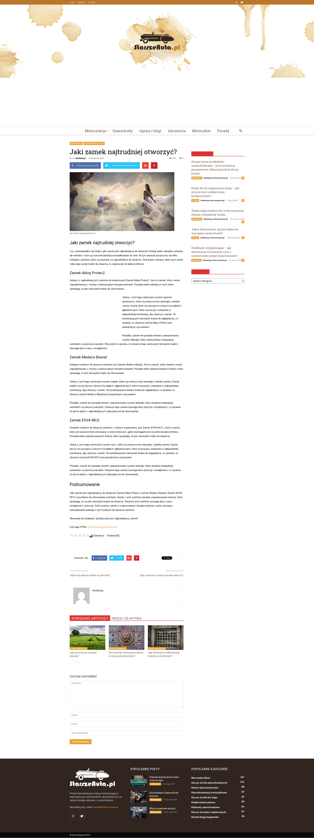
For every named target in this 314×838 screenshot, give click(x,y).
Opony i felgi (150, 130)
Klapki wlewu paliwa (203, 802)
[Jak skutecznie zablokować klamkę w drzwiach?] (165, 637)
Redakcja (81, 158)
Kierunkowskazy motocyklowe (209, 792)
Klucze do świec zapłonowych (208, 812)
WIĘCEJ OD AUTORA (127, 618)
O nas (72, 2)
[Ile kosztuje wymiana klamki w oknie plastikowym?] (126, 637)
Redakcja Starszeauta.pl (216, 178)
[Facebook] (236, 2)
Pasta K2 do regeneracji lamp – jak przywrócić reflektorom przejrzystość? (215, 192)
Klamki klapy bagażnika (205, 817)
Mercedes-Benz (200, 778)
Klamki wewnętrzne (94, 143)
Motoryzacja (95, 130)
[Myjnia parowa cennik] (139, 812)
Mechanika (76, 143)
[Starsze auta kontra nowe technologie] (139, 781)
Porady (223, 130)
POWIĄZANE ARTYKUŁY (90, 618)
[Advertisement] (157, 102)
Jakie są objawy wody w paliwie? (90, 575)
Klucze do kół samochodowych (209, 782)
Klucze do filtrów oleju (204, 797)
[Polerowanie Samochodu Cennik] (139, 797)
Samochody (123, 130)
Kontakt (91, 2)
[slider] (79, 535)
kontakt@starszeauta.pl (105, 807)
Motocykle (201, 130)
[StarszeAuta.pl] (157, 41)
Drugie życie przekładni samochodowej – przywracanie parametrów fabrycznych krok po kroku (215, 167)
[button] (240, 131)
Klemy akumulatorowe (204, 787)
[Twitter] (241, 2)
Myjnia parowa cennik (162, 808)
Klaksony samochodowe (205, 807)
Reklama (81, 2)
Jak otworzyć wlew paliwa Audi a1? (161, 575)
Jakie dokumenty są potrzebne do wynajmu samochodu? (214, 231)
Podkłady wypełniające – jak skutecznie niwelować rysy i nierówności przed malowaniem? (214, 252)
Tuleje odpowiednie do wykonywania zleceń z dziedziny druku (217, 212)
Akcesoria (177, 130)
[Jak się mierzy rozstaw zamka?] (87, 637)
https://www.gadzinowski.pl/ (102, 527)
